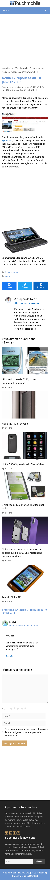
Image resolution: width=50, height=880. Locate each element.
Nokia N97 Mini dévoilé (15, 423)
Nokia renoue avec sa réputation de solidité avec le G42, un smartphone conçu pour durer (22, 553)
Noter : (5, 709)
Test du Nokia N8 (11, 597)
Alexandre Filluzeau (26, 303)
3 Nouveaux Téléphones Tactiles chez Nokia (23, 506)
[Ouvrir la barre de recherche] (46, 10)
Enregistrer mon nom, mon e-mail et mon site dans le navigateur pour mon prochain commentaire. (26, 732)
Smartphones (36, 68)
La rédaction (40, 872)
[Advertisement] (25, 40)
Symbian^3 (7, 140)
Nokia (7, 276)
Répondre (9, 656)
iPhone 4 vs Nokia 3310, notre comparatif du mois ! (19, 381)
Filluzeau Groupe (25, 872)
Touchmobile (21, 68)
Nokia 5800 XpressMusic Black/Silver (23, 464)
